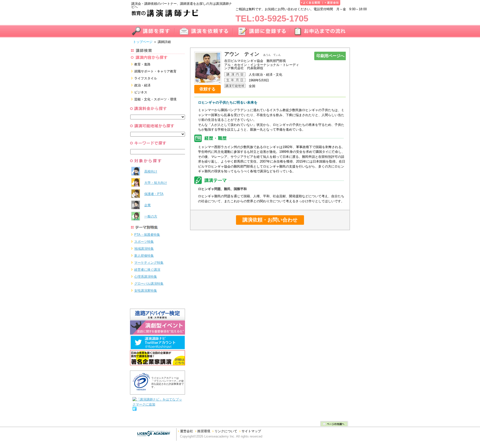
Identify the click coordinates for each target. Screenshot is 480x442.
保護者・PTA (154, 194)
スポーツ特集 (144, 241)
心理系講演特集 (145, 276)
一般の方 (150, 216)
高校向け (150, 171)
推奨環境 (203, 431)
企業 (147, 205)
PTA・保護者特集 (147, 234)
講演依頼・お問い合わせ (270, 219)
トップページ (142, 42)
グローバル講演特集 (149, 283)
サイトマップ (251, 431)
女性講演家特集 (145, 290)
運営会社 (186, 431)
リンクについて (225, 431)
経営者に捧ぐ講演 (147, 269)
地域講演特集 (144, 248)
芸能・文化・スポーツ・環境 (155, 99)
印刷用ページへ (330, 56)
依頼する (208, 89)
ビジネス (140, 92)
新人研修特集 (144, 255)
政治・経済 (142, 85)
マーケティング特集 (149, 262)
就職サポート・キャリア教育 (155, 71)
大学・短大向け (155, 183)
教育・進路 (142, 64)
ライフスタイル (145, 78)
